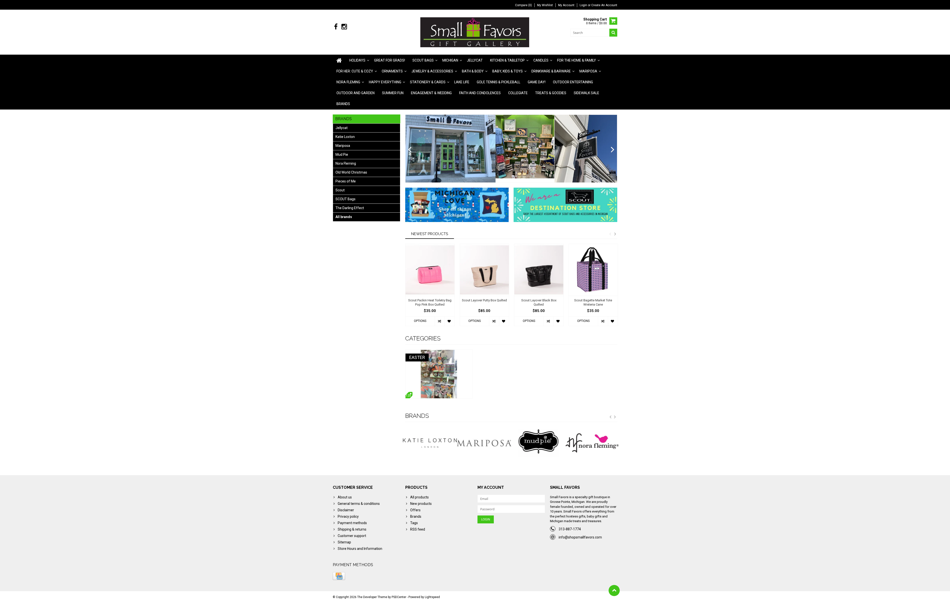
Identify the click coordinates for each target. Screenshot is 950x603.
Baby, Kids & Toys (507, 71)
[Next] (613, 150)
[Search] (613, 33)
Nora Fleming (348, 82)
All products (419, 497)
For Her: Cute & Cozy (354, 71)
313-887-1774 (570, 529)
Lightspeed (432, 597)
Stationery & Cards (428, 82)
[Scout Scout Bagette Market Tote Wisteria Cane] (593, 270)
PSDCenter (399, 597)
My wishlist (545, 5)
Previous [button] (610, 233)
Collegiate (518, 93)
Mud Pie (341, 154)
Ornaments (392, 71)
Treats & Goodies (550, 93)
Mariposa (588, 71)
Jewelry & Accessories (432, 71)
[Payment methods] (339, 576)
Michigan (450, 60)
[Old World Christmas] (593, 443)
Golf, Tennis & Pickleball (498, 82)
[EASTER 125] (438, 352)
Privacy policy (348, 516)
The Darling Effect (349, 208)
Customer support (352, 536)
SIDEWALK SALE (586, 93)
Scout (340, 190)
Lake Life (461, 82)
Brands (343, 104)
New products (421, 504)
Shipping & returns (352, 529)
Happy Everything (385, 82)
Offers (415, 510)
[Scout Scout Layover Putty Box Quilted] (484, 270)
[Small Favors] (475, 32)
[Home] (339, 60)
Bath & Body (473, 71)
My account (566, 5)
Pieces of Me (345, 181)
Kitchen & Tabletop (507, 60)
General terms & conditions (359, 504)
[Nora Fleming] (538, 443)
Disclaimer (346, 510)
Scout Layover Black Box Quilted (538, 302)
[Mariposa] (430, 443)
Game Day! (537, 82)
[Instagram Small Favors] (344, 26)
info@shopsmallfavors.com (580, 537)
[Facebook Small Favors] (336, 26)
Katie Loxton (345, 137)
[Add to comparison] (440, 321)
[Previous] (410, 150)
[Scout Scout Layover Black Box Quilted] (538, 270)
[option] (430, 287)
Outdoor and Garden (355, 93)
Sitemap (344, 542)
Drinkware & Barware (551, 71)
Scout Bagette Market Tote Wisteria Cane (593, 302)
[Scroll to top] (614, 590)
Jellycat (475, 60)
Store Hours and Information (360, 549)
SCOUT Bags (345, 199)
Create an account (604, 5)
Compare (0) (523, 5)
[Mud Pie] (484, 443)
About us (345, 497)
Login (584, 5)
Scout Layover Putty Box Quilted (484, 300)
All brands (343, 217)
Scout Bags (423, 60)
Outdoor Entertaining (573, 82)
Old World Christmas (351, 172)
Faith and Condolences (480, 93)
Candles (540, 60)
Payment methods (352, 523)
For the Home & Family (576, 60)
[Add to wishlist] (449, 321)
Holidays (357, 60)
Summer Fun (393, 93)
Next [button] (615, 233)
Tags (414, 523)
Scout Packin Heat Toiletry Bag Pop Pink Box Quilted (429, 302)
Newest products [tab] (429, 234)
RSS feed (417, 529)
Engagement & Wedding (431, 93)
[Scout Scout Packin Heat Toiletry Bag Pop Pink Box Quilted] (429, 270)
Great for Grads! (389, 60)
